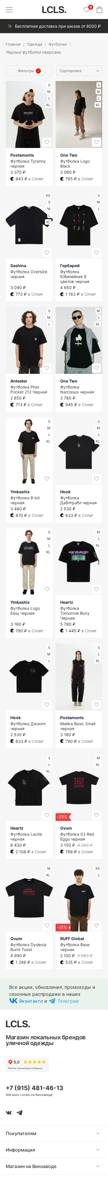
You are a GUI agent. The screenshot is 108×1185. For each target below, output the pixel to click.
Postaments (22, 155)
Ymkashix (20, 491)
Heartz (66, 602)
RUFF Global (72, 938)
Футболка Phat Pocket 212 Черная (28, 389)
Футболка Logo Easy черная (25, 611)
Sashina (18, 265)
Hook (65, 491)
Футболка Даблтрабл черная (78, 500)
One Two (68, 155)
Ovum (66, 828)
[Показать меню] (9, 9)
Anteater (18, 380)
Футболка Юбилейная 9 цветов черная (74, 276)
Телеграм (68, 1001)
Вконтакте (31, 1001)
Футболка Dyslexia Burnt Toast (28, 947)
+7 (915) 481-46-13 (34, 1088)
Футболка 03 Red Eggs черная (77, 836)
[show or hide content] (102, 1133)
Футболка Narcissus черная (77, 389)
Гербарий (70, 265)
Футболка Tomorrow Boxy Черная (75, 613)
